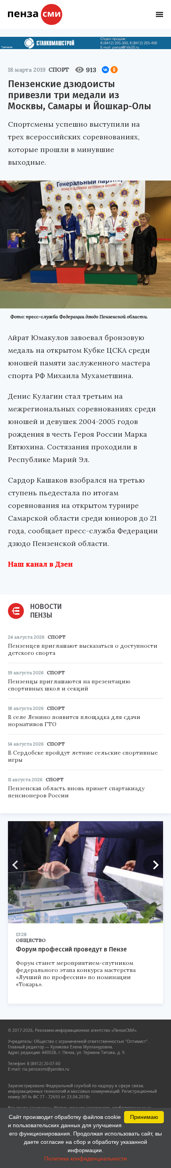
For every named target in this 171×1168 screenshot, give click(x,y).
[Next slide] (153, 865)
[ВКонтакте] (105, 69)
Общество (31, 940)
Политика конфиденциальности (85, 1158)
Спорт (59, 70)
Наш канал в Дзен (40, 564)
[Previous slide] (18, 865)
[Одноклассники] (114, 69)
